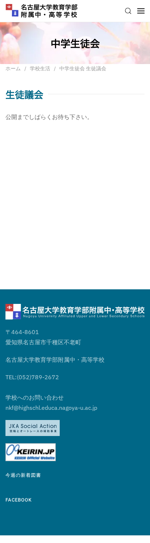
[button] (128, 11)
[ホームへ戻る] (41, 11)
